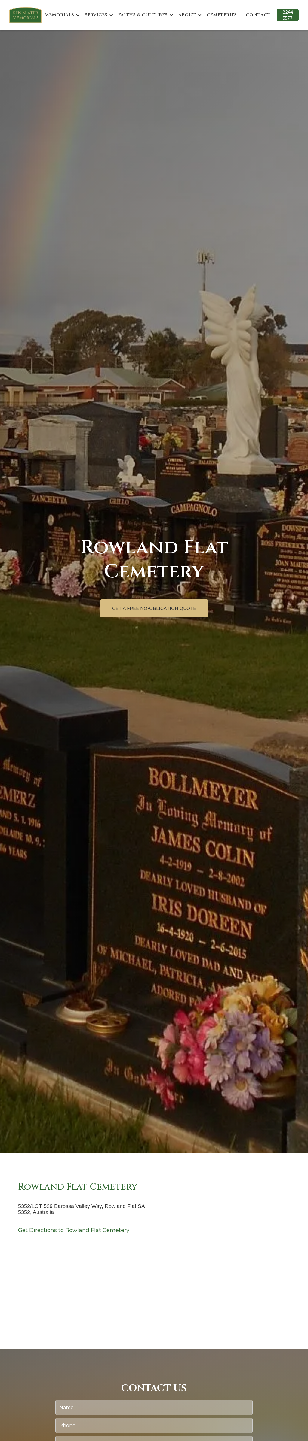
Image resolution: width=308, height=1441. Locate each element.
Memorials (59, 15)
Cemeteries (222, 15)
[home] (25, 15)
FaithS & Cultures (143, 15)
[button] (62, 15)
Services (96, 15)
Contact (258, 15)
